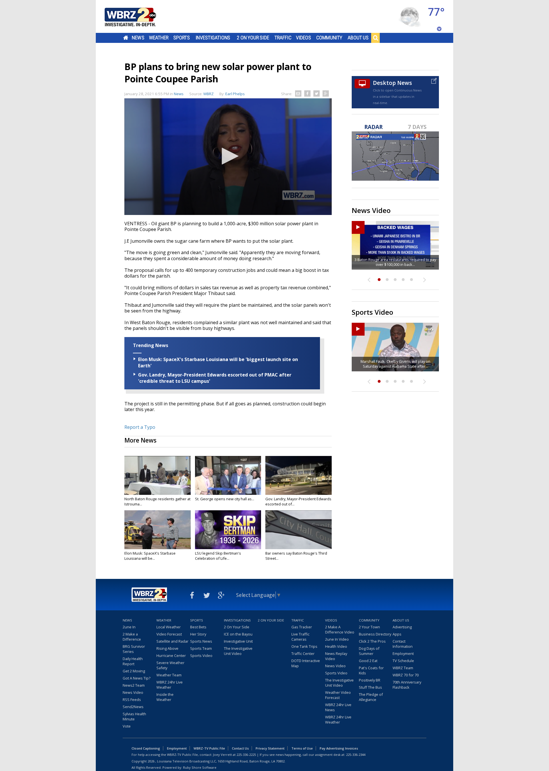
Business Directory (375, 634)
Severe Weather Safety (170, 665)
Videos (303, 38)
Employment (403, 653)
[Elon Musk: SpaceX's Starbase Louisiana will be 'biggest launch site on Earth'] (157, 529)
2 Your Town (369, 626)
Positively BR (369, 680)
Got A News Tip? (136, 678)
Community (329, 38)
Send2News (133, 706)
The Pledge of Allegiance (371, 697)
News (138, 38)
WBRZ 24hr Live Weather (169, 685)
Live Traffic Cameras (300, 636)
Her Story (198, 634)
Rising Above (167, 648)
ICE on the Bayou (238, 634)
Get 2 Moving (134, 671)
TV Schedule (403, 660)
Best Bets (198, 626)
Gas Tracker (301, 626)
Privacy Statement (270, 748)
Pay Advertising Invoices (339, 748)
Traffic (282, 38)
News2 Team (134, 685)
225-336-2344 (355, 754)
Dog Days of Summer (369, 651)
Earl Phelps (235, 93)
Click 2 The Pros (372, 641)
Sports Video (201, 655)
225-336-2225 (246, 754)
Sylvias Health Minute (134, 716)
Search (375, 38)
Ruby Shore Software (199, 767)
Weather (158, 38)
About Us (358, 38)
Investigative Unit (238, 641)
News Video (133, 692)
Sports (181, 38)
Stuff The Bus (370, 687)
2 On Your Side (253, 38)
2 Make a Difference (132, 636)
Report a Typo (139, 427)
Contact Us (240, 748)
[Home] (137, 16)
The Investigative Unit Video (238, 651)
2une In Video (337, 639)
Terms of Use (302, 748)
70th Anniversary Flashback (407, 685)
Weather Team (169, 675)
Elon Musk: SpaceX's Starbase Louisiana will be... (150, 556)
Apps (397, 634)
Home (125, 38)
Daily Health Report (133, 661)
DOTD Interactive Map (305, 663)
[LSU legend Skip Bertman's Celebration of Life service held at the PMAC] (228, 529)
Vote (127, 726)
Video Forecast (169, 634)
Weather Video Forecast (338, 695)
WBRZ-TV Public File (209, 748)
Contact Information (403, 644)
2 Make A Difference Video (339, 629)
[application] (228, 156)
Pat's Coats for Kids (371, 670)
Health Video (336, 646)
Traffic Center (303, 653)
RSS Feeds (132, 699)
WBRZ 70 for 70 (406, 675)
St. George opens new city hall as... (224, 498)
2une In (129, 626)
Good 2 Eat (368, 660)
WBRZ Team (403, 667)
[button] (228, 156)
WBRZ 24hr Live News (338, 707)
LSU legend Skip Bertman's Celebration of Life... (218, 556)
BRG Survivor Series (134, 649)
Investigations (213, 38)
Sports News (201, 641)
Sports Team (201, 648)
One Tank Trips (304, 646)
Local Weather (168, 626)
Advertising (402, 626)
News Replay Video (336, 656)
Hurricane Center (171, 655)
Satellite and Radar (172, 641)
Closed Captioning (146, 748)
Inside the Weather (165, 697)
